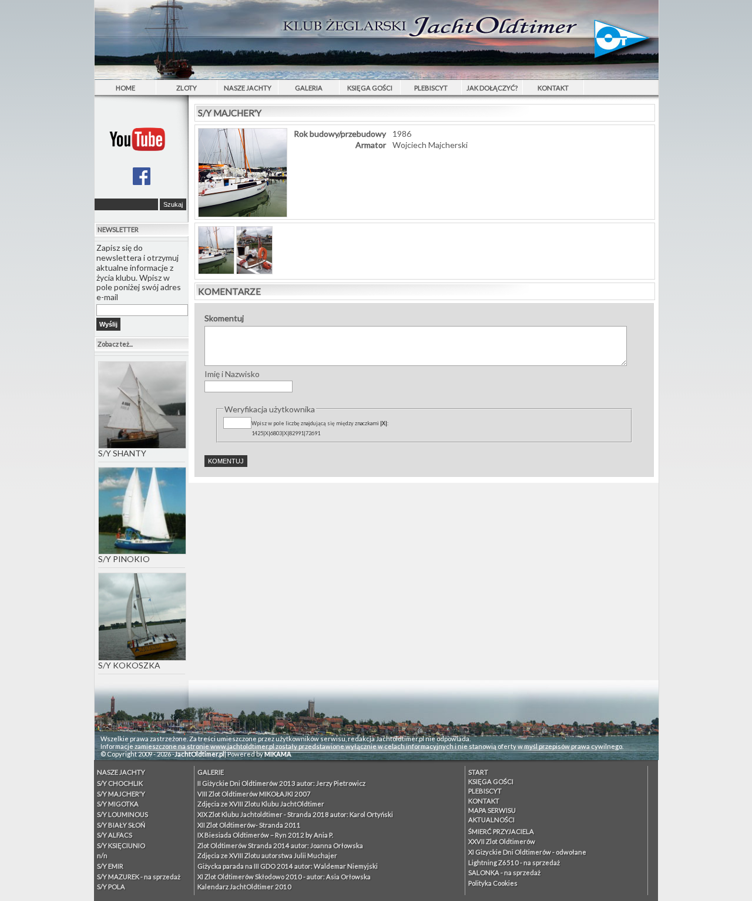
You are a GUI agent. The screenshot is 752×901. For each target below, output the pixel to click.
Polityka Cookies (493, 883)
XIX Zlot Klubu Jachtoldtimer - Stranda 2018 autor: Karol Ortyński (295, 814)
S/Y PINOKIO (124, 559)
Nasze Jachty (247, 88)
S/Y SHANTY (122, 453)
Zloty (186, 88)
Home (125, 88)
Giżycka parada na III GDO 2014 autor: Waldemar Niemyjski (287, 866)
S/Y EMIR (110, 866)
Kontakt (553, 88)
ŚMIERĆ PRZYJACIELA (501, 831)
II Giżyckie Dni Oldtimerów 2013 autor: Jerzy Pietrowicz (281, 783)
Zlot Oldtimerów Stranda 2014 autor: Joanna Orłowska (280, 845)
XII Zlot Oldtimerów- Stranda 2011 (249, 825)
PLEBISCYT (431, 88)
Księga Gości (369, 88)
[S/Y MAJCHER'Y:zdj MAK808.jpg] (216, 271)
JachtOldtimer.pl (199, 754)
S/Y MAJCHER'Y (121, 794)
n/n (102, 855)
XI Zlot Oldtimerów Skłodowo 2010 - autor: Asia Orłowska (284, 876)
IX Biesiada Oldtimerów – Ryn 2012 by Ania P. (265, 835)
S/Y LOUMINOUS (122, 814)
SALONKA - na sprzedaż (504, 872)
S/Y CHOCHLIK (120, 783)
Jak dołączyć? (492, 88)
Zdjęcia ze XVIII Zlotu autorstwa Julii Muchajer (267, 855)
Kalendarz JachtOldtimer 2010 (244, 886)
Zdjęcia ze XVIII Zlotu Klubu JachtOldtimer (260, 804)
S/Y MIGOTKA (118, 804)
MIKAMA (277, 754)
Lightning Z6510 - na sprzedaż (514, 862)
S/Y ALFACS (114, 835)
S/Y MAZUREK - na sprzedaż (138, 876)
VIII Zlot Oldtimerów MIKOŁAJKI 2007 (254, 794)
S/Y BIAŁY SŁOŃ (121, 825)
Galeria (309, 88)
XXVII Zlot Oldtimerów (501, 841)
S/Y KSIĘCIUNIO (121, 845)
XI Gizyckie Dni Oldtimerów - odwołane (527, 852)
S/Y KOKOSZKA (129, 665)
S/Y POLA (111, 886)
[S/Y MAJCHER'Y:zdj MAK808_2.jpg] (254, 271)
